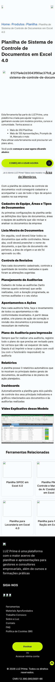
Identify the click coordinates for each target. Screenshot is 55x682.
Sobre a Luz (12, 618)
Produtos (18, 24)
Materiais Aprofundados (19, 610)
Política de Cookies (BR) (19, 631)
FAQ (8, 627)
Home (5, 24)
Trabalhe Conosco (16, 614)
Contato (10, 623)
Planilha (31, 24)
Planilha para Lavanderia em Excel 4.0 (17, 525)
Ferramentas (13, 606)
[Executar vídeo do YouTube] (27, 428)
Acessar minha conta (27, 656)
